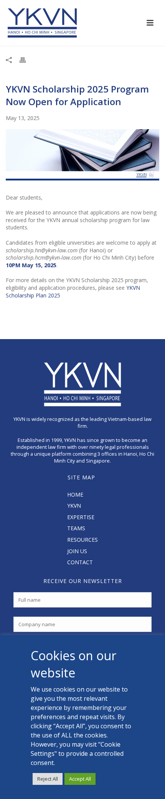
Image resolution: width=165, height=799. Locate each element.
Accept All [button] (80, 778)
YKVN (74, 505)
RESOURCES (82, 539)
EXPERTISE (80, 517)
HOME (75, 494)
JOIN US (77, 551)
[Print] (26, 59)
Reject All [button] (47, 778)
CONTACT (80, 562)
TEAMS (76, 528)
